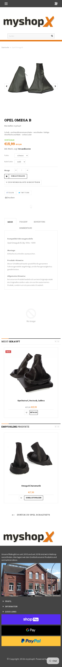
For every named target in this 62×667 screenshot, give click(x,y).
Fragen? (23, 222)
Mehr (10, 222)
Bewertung (39, 222)
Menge (7, 170)
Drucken (11, 197)
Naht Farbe (8, 162)
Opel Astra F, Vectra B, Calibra (31, 401)
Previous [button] (55, 341)
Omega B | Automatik (31, 486)
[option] (31, 78)
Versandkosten (24, 149)
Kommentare (25, 228)
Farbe (6, 155)
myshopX (17, 126)
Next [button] (58, 341)
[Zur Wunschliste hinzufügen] (26, 412)
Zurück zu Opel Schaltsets (33, 514)
